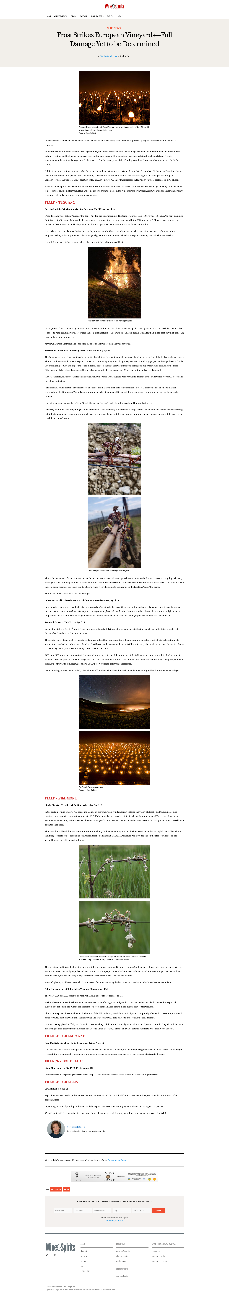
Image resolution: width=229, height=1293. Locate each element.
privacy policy (85, 1270)
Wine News (114, 28)
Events (110, 16)
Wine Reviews (60, 16)
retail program (121, 1261)
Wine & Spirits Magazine (66, 1286)
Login (120, 16)
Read (73, 16)
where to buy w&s (122, 1256)
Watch (83, 16)
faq (82, 1266)
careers (83, 1261)
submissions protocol (159, 1256)
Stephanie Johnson (108, 56)
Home (48, 16)
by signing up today (117, 1160)
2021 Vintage (56, 1189)
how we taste (156, 1251)
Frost (66, 1189)
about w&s (84, 1251)
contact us (84, 1256)
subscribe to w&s (122, 1275)
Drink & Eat (96, 16)
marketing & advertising (124, 1251)
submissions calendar (159, 1261)
